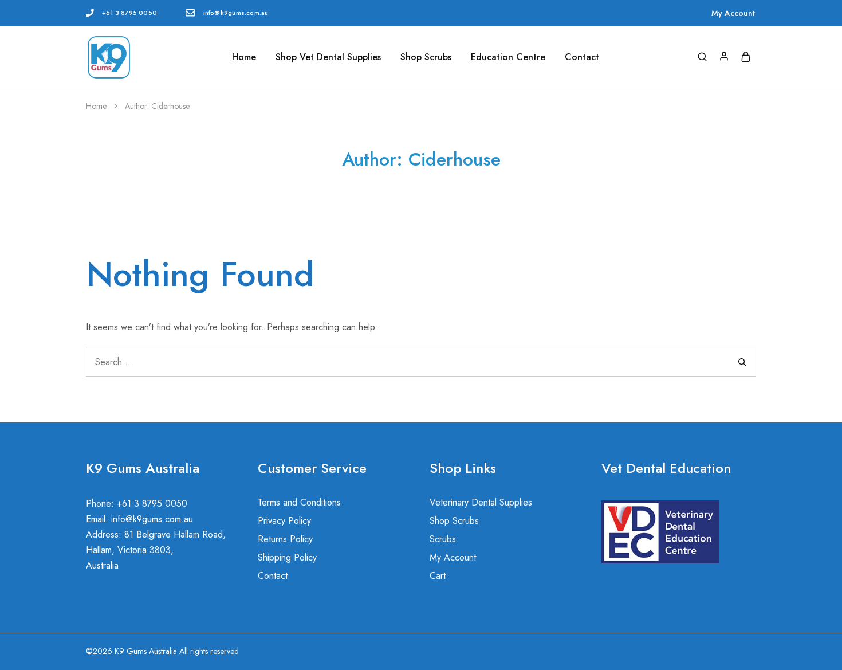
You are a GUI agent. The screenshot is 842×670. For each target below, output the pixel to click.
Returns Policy (285, 539)
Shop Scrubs (425, 57)
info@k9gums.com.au (236, 12)
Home (244, 57)
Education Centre (508, 57)
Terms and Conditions (299, 502)
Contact (582, 57)
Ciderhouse (170, 106)
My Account (733, 13)
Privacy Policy (284, 520)
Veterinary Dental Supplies (481, 502)
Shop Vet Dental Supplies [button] (328, 57)
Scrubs (443, 539)
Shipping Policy (287, 557)
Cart (438, 575)
